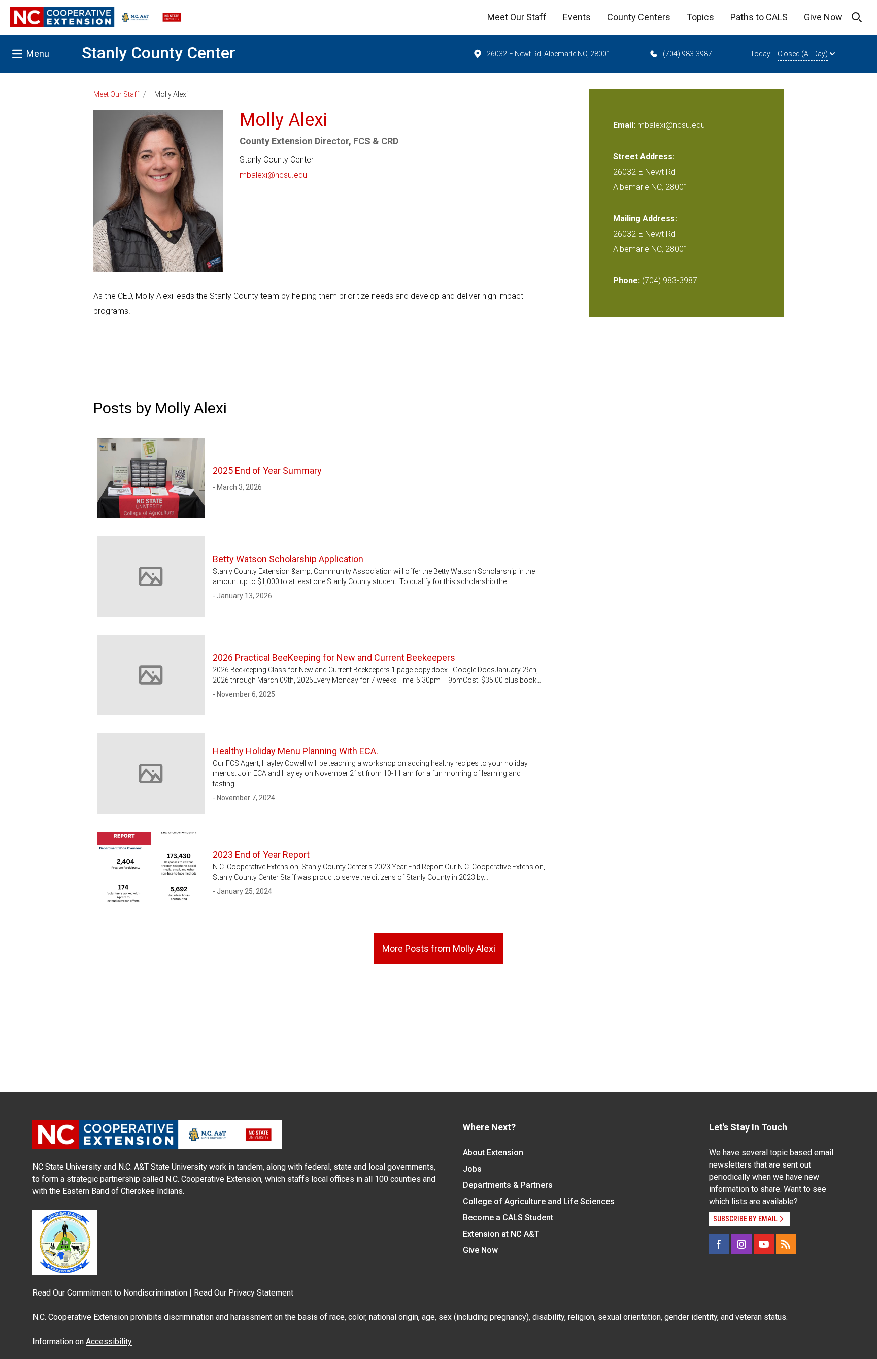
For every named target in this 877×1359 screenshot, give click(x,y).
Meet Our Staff (517, 17)
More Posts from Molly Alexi (438, 948)
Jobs (472, 1169)
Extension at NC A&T (501, 1234)
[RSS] (786, 1244)
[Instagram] (741, 1244)
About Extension (493, 1152)
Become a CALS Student (508, 1217)
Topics (700, 17)
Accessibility (109, 1341)
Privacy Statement (260, 1293)
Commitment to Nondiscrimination (127, 1293)
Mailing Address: (645, 218)
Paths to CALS (759, 17)
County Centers (638, 17)
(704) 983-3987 (687, 54)
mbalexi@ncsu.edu (273, 175)
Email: (625, 125)
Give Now (823, 17)
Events (577, 17)
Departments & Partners (508, 1185)
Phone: (626, 280)
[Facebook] (719, 1244)
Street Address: (643, 156)
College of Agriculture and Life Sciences (539, 1201)
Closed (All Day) (803, 54)
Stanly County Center (158, 52)
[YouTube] (764, 1244)
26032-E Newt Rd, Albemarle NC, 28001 (549, 54)
